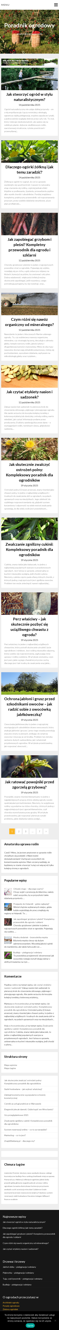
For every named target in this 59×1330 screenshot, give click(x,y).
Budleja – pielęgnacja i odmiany (27, 952)
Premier (16, 1173)
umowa (39, 1183)
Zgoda (30, 1325)
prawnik (7, 1183)
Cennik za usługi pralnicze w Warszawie (22, 1103)
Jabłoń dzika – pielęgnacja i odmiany (19, 1267)
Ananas (42, 1173)
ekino (15, 984)
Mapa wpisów (10, 1065)
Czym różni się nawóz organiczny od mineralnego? (26, 1243)
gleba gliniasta (16, 1183)
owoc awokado (33, 1173)
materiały (8, 1173)
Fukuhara (42, 1193)
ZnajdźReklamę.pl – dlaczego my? (19, 1141)
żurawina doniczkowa (21, 1186)
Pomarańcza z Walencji (13, 1179)
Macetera (31, 1196)
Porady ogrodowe (11, 1306)
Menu (5, 4)
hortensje (35, 1186)
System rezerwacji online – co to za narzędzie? (25, 1129)
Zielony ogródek (10, 1309)
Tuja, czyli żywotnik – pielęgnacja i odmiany (22, 1278)
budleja (19, 1176)
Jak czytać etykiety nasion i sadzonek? (20, 1249)
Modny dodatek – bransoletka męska (30, 937)
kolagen (39, 1196)
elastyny (23, 1173)
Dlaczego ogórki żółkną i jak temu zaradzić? (23, 1228)
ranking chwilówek (33, 1176)
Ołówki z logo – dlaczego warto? (28, 889)
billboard (46, 1196)
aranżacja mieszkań (25, 1189)
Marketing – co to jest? (15, 1135)
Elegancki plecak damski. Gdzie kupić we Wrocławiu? (28, 1109)
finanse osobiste (11, 1199)
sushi (14, 1189)
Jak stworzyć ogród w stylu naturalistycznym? (24, 1222)
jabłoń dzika (44, 1179)
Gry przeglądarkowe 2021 (16, 1115)
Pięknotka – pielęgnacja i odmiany (18, 1272)
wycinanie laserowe (12, 1193)
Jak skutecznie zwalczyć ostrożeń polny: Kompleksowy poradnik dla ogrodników (28, 1006)
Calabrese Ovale (39, 1189)
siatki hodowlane (20, 1196)
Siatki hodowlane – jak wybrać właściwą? (23, 1089)
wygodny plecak (29, 1183)
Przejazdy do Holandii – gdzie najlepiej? (31, 904)
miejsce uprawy (48, 1176)
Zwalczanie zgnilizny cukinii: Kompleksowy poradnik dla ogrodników (29, 549)
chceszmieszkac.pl (22, 1003)
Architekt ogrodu (11, 1302)
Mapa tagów (10, 1068)
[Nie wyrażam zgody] (55, 1320)
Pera (24, 1176)
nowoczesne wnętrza (29, 1193)
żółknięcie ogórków (31, 1179)
